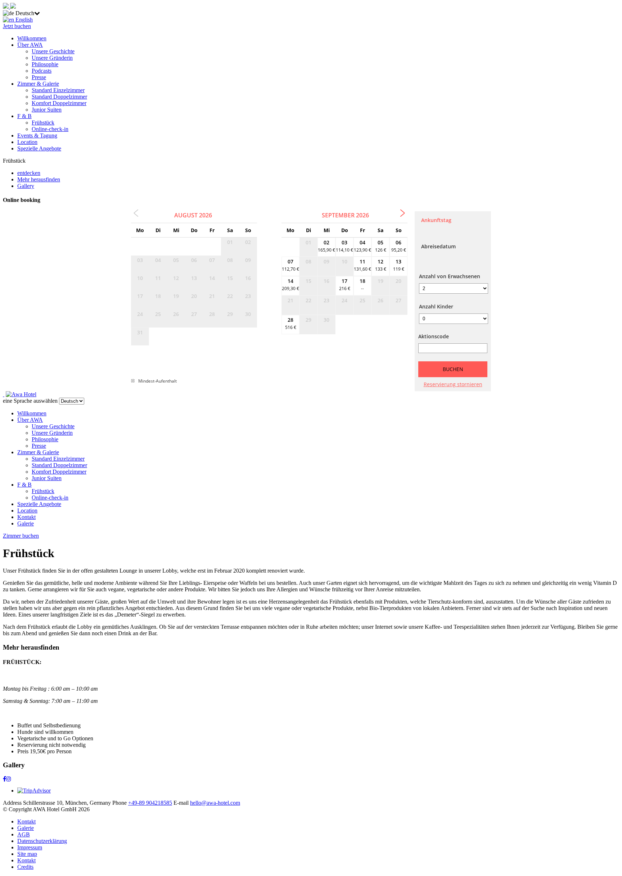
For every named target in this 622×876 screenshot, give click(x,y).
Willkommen (31, 38)
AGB (23, 834)
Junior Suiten (47, 110)
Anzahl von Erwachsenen (449, 276)
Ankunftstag (436, 220)
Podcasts (41, 71)
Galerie (25, 523)
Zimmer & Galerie (38, 84)
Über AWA (30, 45)
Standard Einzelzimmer (58, 90)
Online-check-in (50, 129)
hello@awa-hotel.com (215, 803)
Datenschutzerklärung (42, 841)
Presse (39, 77)
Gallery (25, 186)
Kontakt (26, 517)
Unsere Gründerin (52, 58)
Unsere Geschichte (53, 51)
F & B (24, 116)
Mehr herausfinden (38, 179)
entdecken (28, 173)
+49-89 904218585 (150, 803)
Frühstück (43, 122)
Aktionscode (433, 336)
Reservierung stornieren (453, 384)
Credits (25, 867)
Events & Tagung (37, 135)
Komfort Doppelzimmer (59, 103)
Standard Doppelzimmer (59, 97)
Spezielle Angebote (39, 148)
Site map (27, 854)
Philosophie (45, 64)
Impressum (29, 847)
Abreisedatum (438, 246)
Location (27, 142)
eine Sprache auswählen (30, 401)
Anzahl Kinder (436, 306)
